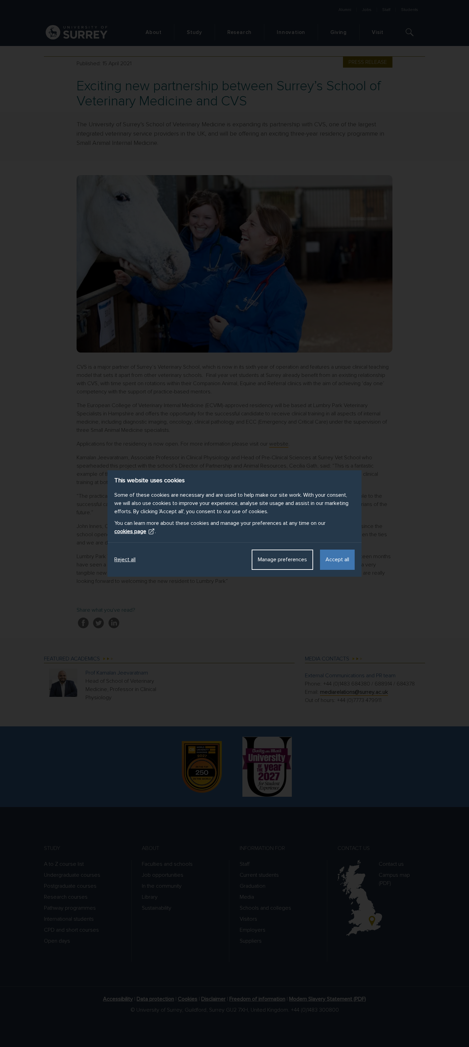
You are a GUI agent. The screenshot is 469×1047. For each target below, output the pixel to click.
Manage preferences (282, 559)
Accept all (337, 559)
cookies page (130, 531)
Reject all (125, 559)
